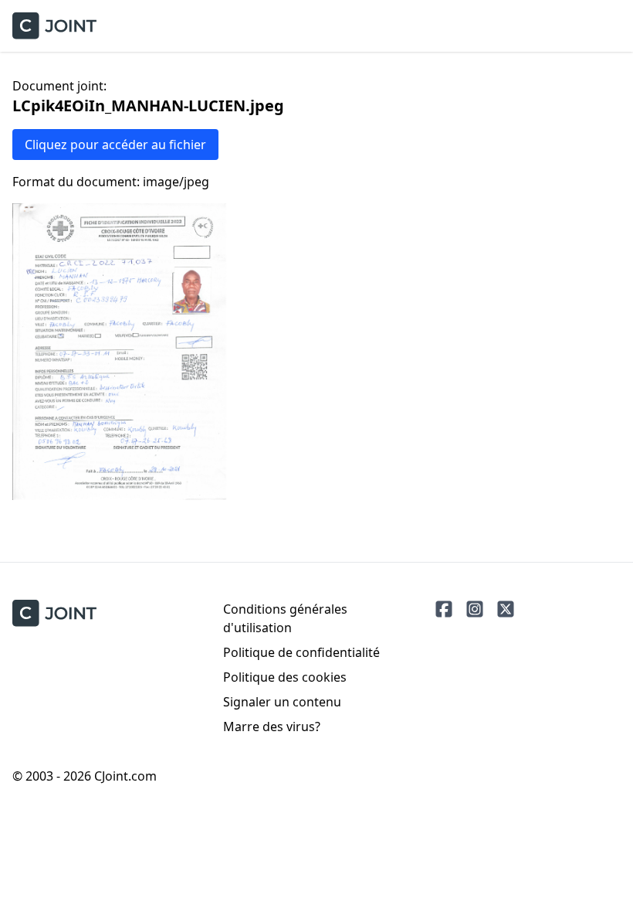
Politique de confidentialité (301, 652)
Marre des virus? (271, 726)
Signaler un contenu (282, 701)
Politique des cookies (285, 677)
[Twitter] (505, 609)
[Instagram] (474, 609)
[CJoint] (54, 613)
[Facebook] (444, 609)
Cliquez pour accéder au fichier (115, 144)
